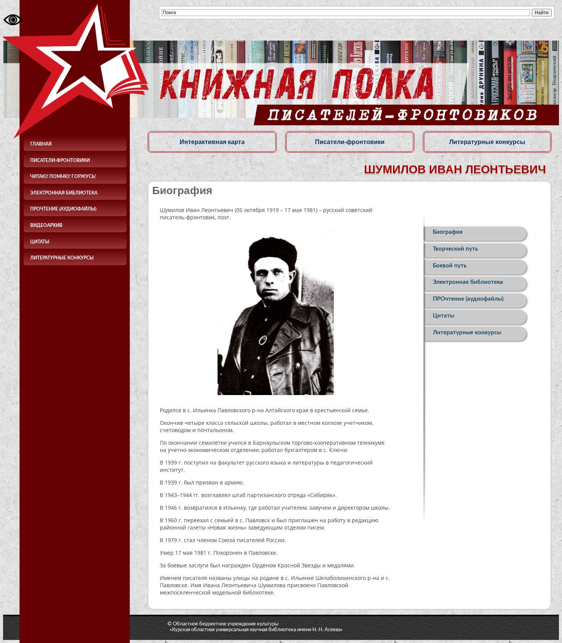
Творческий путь (455, 249)
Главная (41, 144)
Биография (448, 232)
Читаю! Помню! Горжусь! (63, 176)
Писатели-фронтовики (60, 160)
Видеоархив (46, 225)
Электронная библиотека (63, 193)
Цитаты (39, 242)
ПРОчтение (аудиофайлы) (63, 209)
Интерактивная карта (212, 141)
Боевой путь (449, 266)
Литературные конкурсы (62, 258)
